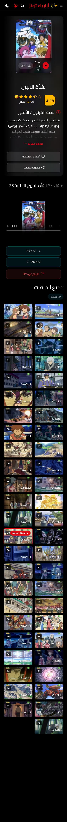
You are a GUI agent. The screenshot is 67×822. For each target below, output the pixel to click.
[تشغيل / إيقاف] (46, 65)
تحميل (24, 65)
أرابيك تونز (39, 6)
